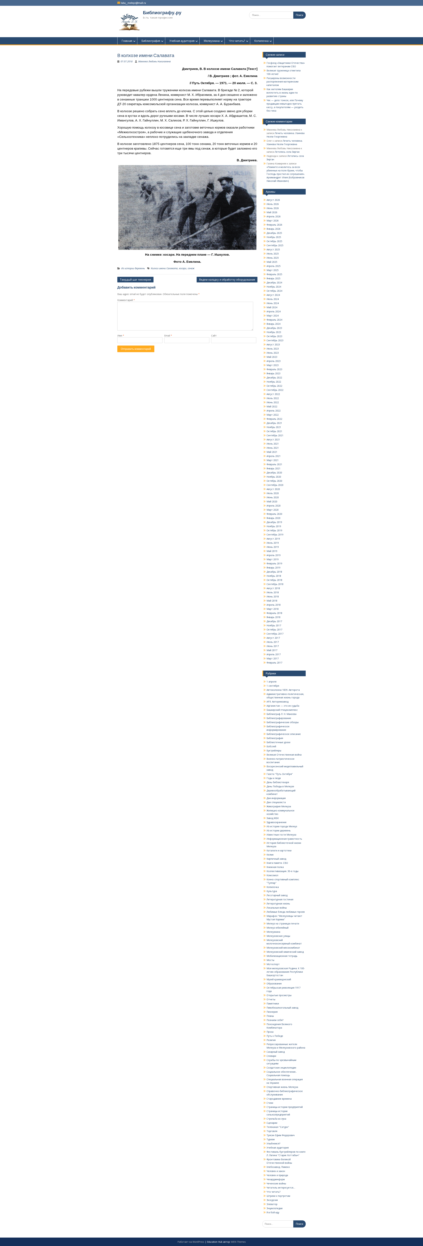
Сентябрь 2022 (275, 389)
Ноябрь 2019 (274, 526)
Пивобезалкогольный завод (282, 1007)
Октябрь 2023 (274, 336)
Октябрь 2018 (274, 580)
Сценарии (272, 1122)
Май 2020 (272, 501)
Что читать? (237, 41)
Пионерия (272, 1011)
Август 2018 (273, 588)
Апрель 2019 (274, 555)
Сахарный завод (276, 1051)
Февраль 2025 (274, 274)
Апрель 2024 (274, 311)
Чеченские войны (276, 1183)
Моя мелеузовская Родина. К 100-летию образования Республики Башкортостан (286, 972)
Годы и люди (274, 778)
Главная (127, 41)
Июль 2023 (273, 348)
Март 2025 (273, 270)
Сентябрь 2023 (275, 340)
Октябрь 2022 (274, 385)
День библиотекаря (278, 782)
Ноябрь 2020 (274, 476)
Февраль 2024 (274, 319)
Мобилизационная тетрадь (282, 955)
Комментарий (126, 300)
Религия (271, 1040)
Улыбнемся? (273, 1143)
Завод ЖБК (273, 818)
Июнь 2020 (273, 497)
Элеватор (272, 1204)
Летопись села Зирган (287, 151)
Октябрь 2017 (274, 629)
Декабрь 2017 (274, 621)
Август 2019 (273, 538)
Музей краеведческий (279, 979)
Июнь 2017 (273, 646)
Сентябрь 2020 (275, 485)
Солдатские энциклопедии (281, 1067)
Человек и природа (277, 1175)
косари (182, 268)
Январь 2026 (273, 228)
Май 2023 (272, 356)
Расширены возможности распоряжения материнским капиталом (282, 82)
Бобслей (271, 746)
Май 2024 (272, 307)
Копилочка (261, 41)
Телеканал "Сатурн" (278, 1127)
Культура (272, 891)
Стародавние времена (279, 1098)
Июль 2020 (273, 493)
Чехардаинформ (276, 1179)
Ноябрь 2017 (274, 625)
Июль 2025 (273, 253)
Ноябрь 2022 (274, 381)
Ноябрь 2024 (274, 286)
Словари (271, 1055)
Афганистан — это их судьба (283, 705)
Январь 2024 (273, 323)
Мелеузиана (212, 41)
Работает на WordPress (190, 1241)
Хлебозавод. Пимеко (278, 1166)
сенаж (191, 268)
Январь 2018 (273, 617)
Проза (270, 1031)
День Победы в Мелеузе (280, 786)
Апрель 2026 (274, 216)
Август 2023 (273, 344)
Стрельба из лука (276, 1118)
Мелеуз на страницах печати (283, 923)
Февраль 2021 (274, 464)
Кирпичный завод (276, 858)
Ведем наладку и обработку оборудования (227, 279)
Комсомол (272, 875)
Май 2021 (272, 451)
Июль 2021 (273, 443)
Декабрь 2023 (274, 328)
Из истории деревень (133, 268)
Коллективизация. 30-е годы (282, 871)
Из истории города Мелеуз (282, 826)
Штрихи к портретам (278, 1195)
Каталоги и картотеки (279, 850)
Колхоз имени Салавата (164, 268)
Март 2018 (273, 608)
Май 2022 (272, 406)
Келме (270, 854)
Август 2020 (273, 489)
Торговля (272, 1131)
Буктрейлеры (274, 750)
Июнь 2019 (273, 546)
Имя (120, 335)
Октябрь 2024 (274, 290)
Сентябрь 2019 (275, 534)
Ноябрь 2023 (274, 332)
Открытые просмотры (279, 995)
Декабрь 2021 (274, 423)
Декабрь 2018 (274, 571)
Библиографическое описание (284, 734)
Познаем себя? (275, 1020)
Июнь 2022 (273, 402)
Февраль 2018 (274, 613)
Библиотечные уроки (278, 742)
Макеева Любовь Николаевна (154, 61)
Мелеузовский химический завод (285, 951)
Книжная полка (275, 867)
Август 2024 (273, 294)
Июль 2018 (273, 592)
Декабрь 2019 (274, 522)
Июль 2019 (273, 542)
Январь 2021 (273, 468)
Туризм (271, 1139)
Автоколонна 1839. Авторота (283, 689)
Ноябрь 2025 (274, 237)
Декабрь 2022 (274, 377)
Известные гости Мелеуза (281, 834)
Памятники (273, 1003)
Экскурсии (272, 1200)
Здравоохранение (277, 822)
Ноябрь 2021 (274, 427)
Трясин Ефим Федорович (281, 1135)
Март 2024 (273, 315)
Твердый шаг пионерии (135, 279)
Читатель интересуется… (281, 1187)
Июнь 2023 (273, 352)
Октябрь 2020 (274, 480)
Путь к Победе (275, 1035)
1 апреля (271, 681)
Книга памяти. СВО (277, 862)
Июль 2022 (273, 398)
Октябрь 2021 (274, 431)
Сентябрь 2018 (275, 584)
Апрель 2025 (274, 266)
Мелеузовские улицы (278, 935)
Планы (270, 1015)
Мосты (270, 960)
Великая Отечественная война (284, 754)
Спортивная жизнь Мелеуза (282, 1087)
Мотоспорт (273, 964)
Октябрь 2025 (274, 241)
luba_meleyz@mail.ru (133, 2)
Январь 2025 (273, 278)
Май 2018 (272, 600)
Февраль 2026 (274, 224)
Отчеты (271, 999)
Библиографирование (279, 718)
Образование (274, 983)
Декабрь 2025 (274, 232)
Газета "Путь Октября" (280, 774)
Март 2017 (273, 658)
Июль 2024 (273, 299)
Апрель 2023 (274, 361)
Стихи (270, 1102)
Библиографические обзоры (283, 722)
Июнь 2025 (273, 257)
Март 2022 (273, 414)
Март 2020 (273, 509)
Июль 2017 (273, 641)
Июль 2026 (273, 204)
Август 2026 (273, 199)
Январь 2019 (273, 567)
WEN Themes (238, 1241)
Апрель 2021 (274, 456)
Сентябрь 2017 (275, 633)
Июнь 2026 (273, 208)
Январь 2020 (273, 518)
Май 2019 (272, 551)
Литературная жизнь (278, 903)
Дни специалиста (276, 802)
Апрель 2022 (274, 410)
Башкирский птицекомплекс (282, 709)
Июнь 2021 (273, 447)
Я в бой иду (273, 1212)
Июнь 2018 (273, 596)
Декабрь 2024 (274, 282)
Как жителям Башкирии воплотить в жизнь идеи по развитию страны (282, 93)
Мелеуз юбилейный (277, 927)
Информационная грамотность (284, 838)
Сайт (214, 335)
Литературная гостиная (280, 899)
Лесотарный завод (277, 895)
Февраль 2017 (274, 662)
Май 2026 (272, 212)
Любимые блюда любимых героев (286, 911)
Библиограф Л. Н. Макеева (281, 714)
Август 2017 (273, 637)
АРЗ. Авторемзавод (277, 701)
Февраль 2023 (274, 369)
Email (168, 335)
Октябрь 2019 (274, 530)
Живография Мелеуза (279, 806)
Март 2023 (273, 365)
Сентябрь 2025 (275, 245)
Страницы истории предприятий (285, 1107)
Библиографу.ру (162, 13)
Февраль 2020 (274, 513)
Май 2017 (272, 650)
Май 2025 (272, 261)
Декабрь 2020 (274, 472)
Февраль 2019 (274, 563)
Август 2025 (273, 249)
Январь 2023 (273, 373)
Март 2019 (273, 559)
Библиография (150, 41)
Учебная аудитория (181, 41)
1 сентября (273, 685)
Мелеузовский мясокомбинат (283, 947)
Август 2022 (273, 394)
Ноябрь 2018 (274, 575)
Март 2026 (273, 220)
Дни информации (276, 798)
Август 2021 (273, 439)
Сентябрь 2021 (275, 435)
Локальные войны (277, 907)
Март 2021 (273, 460)
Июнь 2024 (273, 303)
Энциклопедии (275, 1208)
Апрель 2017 (274, 654)
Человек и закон (276, 1171)
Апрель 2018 (274, 604)
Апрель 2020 (274, 505)
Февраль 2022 (274, 418)
